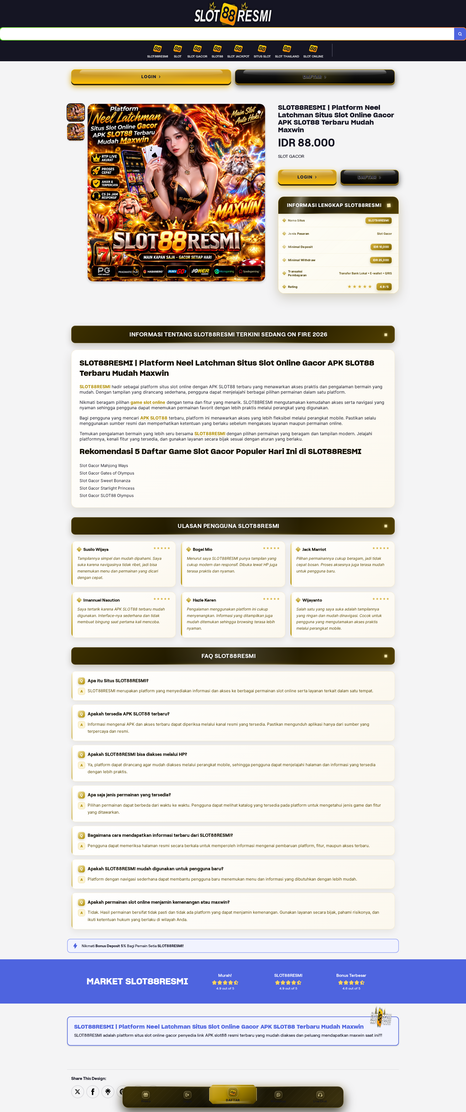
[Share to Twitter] (77, 1091)
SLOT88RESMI (95, 386)
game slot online (148, 402)
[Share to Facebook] (92, 1091)
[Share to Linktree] (107, 1091)
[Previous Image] (92, 193)
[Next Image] (260, 193)
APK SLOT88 (153, 418)
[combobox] (227, 34)
